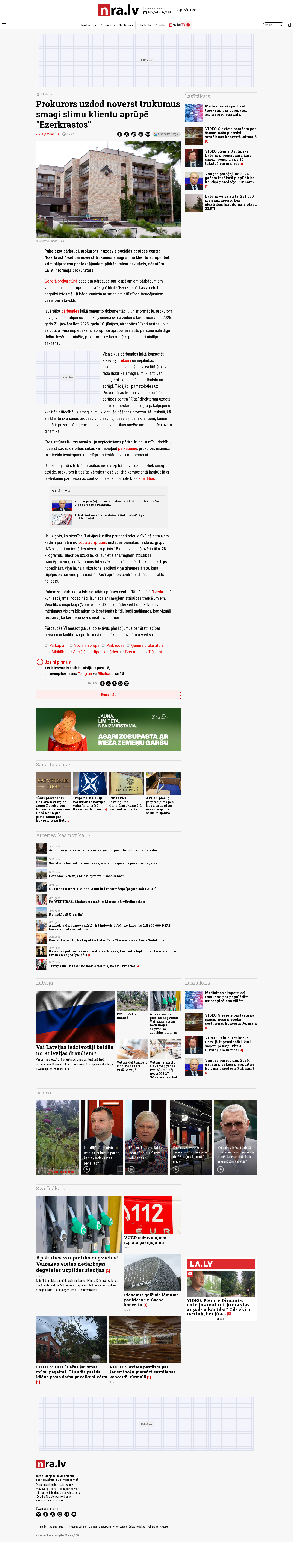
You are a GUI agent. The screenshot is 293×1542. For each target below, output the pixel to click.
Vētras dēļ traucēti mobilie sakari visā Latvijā (132, 1066)
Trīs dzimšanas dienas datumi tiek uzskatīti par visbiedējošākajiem (110, 516)
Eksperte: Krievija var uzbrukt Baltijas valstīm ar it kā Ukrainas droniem (89, 803)
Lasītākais (197, 96)
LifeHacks (144, 25)
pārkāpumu (127, 448)
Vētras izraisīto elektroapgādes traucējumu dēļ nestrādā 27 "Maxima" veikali (164, 1069)
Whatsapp (105, 674)
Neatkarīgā (88, 25)
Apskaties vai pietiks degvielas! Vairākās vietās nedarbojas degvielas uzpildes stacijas (165, 1023)
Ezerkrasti (161, 591)
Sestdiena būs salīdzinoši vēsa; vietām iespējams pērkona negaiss (103, 863)
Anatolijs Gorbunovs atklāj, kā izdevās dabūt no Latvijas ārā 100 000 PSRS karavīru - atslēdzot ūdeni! (110, 927)
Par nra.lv (41, 1526)
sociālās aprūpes (92, 542)
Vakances (152, 1526)
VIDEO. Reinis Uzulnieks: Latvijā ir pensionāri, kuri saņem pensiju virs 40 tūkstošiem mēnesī (228, 157)
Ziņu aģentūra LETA (47, 134)
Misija (62, 1526)
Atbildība (56, 651)
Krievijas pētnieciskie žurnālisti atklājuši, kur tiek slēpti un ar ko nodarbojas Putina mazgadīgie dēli (113, 953)
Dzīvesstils (107, 25)
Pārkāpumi (56, 645)
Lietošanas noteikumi (100, 1526)
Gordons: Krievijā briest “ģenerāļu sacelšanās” (86, 876)
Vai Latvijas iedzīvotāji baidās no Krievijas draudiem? (74, 1050)
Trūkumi (153, 651)
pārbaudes (70, 311)
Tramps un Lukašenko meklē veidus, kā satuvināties (92, 966)
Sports (160, 25)
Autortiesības (120, 1526)
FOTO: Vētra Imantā (126, 1016)
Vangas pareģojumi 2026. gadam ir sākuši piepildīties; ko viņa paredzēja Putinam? (116, 503)
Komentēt (108, 695)
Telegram (85, 674)
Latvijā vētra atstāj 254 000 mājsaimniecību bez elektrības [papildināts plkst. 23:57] (231, 202)
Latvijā (47, 94)
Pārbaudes (113, 645)
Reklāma (52, 1526)
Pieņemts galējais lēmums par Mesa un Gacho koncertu (151, 1299)
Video (44, 1092)
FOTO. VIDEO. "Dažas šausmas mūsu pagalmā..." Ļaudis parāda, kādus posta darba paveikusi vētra (71, 1371)
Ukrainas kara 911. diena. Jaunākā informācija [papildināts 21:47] (102, 889)
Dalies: (93, 683)
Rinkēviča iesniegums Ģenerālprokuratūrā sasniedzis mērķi (125, 803)
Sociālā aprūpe (84, 645)
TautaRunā (126, 25)
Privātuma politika (77, 1526)
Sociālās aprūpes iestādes (93, 651)
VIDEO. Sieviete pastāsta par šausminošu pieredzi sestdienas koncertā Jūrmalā (231, 132)
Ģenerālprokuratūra (145, 645)
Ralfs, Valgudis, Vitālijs (158, 12)
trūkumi (124, 360)
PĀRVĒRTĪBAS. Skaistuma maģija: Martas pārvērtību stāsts (97, 902)
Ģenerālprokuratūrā (61, 281)
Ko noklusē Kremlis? (66, 914)
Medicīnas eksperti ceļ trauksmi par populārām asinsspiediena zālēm (227, 110)
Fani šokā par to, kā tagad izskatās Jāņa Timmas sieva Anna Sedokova (106, 940)
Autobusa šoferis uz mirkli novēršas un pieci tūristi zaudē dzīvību (103, 850)
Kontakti (164, 1526)
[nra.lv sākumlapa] (118, 10)
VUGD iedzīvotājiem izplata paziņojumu (145, 1240)
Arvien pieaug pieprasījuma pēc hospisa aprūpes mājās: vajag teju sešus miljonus (160, 805)
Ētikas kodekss (137, 1526)
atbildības (147, 478)
